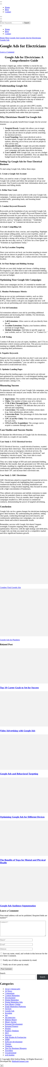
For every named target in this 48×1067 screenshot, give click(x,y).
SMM (7, 1039)
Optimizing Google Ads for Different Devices (22, 817)
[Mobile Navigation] (1, 1)
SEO (7, 1033)
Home (7, 7)
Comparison (9, 993)
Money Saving (10, 1022)
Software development (13, 1042)
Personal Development (14, 1024)
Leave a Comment (7, 52)
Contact (8, 12)
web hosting (9, 1055)
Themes (8, 1044)
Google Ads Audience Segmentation (18, 905)
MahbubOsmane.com (20, 1061)
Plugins (8, 1028)
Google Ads (4, 40)
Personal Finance (11, 1026)
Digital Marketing (12, 1000)
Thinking (8, 1046)
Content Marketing (12, 995)
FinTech (8, 1009)
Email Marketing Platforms (15, 1006)
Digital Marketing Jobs (14, 1002)
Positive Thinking (12, 1031)
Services (8, 1035)
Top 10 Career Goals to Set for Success (19, 687)
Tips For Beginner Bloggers (16, 1048)
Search (2, 973)
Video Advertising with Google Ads (17, 730)
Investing (8, 1013)
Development (10, 998)
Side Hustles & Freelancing (15, 1037)
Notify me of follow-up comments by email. (20, 960)
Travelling (9, 1051)
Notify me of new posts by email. (16, 965)
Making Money (11, 1020)
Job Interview (10, 1017)
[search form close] (1, 25)
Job (6, 1015)
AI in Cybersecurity (12, 989)
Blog (7, 10)
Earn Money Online (12, 1004)
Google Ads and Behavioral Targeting (19, 773)
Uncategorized (10, 1053)
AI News (8, 991)
